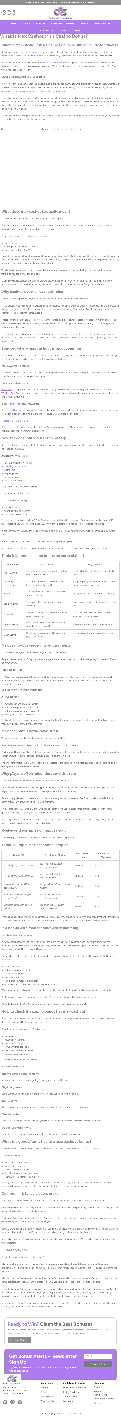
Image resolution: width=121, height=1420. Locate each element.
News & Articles (102, 23)
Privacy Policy (70, 1396)
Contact (77, 30)
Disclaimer (68, 1401)
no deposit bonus (49, 63)
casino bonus (33, 52)
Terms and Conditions (74, 1387)
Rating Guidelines (72, 1392)
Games (84, 23)
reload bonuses (15, 410)
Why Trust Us (47, 1401)
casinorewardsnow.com (69, 1413)
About (64, 30)
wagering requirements (15, 466)
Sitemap (97, 1403)
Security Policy (100, 1394)
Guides (44, 1392)
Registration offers (14, 420)
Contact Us (99, 1387)
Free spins (6, 389)
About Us (45, 1387)
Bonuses (40, 23)
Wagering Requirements (63, 23)
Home (13, 23)
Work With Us (47, 1396)
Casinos (26, 23)
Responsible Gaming (103, 1398)
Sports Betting (47, 30)
